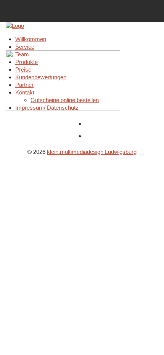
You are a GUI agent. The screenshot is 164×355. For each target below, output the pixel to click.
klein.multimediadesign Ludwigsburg (92, 152)
